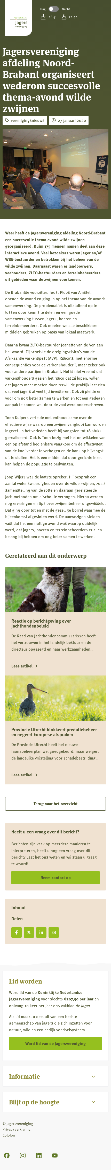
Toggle (54, 9)
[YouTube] (55, 1155)
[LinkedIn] (39, 1155)
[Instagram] (23, 1155)
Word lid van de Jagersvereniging (55, 1043)
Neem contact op (56, 877)
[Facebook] (7, 1155)
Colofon (9, 1135)
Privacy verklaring (16, 1129)
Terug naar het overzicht (56, 803)
